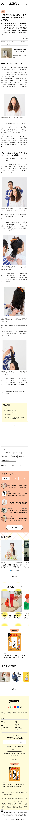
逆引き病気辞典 (18, 729)
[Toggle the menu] (2, 4)
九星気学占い (18, 727)
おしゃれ (3, 722)
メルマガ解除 (14, 759)
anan (2, 812)
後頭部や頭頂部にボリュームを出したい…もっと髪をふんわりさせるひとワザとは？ (14, 409)
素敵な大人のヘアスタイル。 (9, 460)
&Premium (4, 814)
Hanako (25, 812)
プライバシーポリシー (17, 753)
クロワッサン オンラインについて (8, 792)
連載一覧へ (14, 689)
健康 (2, 721)
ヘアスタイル (17, 452)
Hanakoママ (16, 814)
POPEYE (10, 812)
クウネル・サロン (23, 814)
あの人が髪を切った (7, 452)
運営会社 (17, 792)
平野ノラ (14, 456)
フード (2, 724)
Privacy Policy (23, 815)
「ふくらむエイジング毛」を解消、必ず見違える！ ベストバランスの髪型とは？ (14, 418)
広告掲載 (17, 815)
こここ (3, 815)
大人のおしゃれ (6, 456)
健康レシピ (3, 729)
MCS (7, 815)
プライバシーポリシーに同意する (15, 746)
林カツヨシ (22, 456)
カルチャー (17, 724)
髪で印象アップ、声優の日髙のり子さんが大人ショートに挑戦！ (14, 413)
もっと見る (14, 527)
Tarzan (8, 814)
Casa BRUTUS (16, 812)
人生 (16, 725)
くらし (16, 722)
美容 (3, 11)
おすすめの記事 (4, 727)
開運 (2, 725)
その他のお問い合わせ (7, 794)
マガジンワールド (11, 815)
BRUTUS (6, 812)
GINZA (21, 812)
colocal (11, 814)
